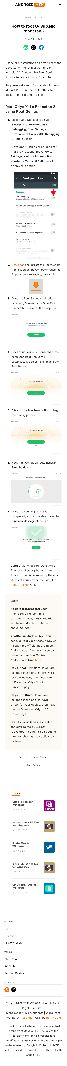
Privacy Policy (13, 943)
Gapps (8, 929)
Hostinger (27, 1017)
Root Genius (40, 757)
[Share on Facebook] (41, 49)
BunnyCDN (53, 1017)
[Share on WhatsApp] (25, 49)
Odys (22, 757)
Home (27, 17)
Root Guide (33, 765)
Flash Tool (11, 959)
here (38, 660)
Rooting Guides (14, 973)
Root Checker (20, 584)
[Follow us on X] (13, 991)
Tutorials (38, 17)
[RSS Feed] (6, 991)
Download (18, 264)
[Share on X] (33, 49)
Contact (9, 936)
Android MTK (30, 5)
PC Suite (10, 966)
